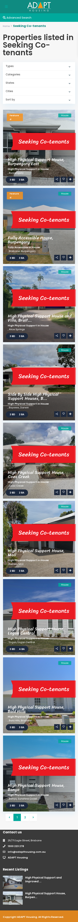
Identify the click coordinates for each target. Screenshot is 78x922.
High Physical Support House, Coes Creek (36, 474)
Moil (21, 564)
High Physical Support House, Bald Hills (36, 709)
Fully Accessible (18, 247)
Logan (12, 642)
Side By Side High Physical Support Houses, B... (33, 396)
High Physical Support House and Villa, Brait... (39, 318)
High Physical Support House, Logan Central (36, 631)
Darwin (24, 407)
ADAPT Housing (18, 857)
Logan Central (26, 642)
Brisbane (14, 251)
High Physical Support (22, 169)
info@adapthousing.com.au (27, 852)
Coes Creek (16, 486)
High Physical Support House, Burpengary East (36, 161)
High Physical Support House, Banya (36, 787)
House (45, 169)
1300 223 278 (16, 846)
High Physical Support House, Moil (36, 553)
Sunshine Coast (27, 798)
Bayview (14, 407)
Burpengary (16, 173)
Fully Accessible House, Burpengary (30, 240)
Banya (13, 798)
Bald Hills (14, 720)
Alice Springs (17, 329)
